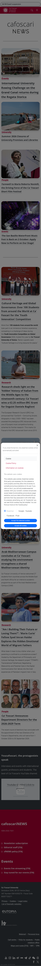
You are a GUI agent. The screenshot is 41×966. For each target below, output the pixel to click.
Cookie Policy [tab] (11, 463)
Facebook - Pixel (13, 516)
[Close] (37, 445)
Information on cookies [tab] (15, 468)
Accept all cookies (21, 525)
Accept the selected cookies (20, 520)
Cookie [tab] (8, 459)
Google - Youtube (25, 511)
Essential (10, 511)
